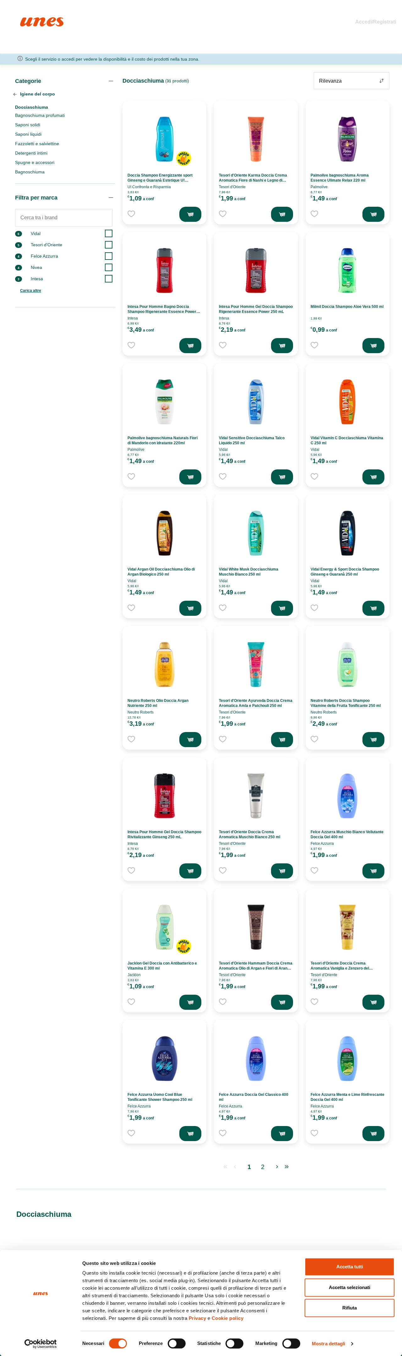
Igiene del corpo (37, 93)
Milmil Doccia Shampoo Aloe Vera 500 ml (347, 306)
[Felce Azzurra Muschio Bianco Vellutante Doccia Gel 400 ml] (347, 795)
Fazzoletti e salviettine (37, 143)
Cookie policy (228, 1318)
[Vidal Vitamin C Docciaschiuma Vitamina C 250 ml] (347, 401)
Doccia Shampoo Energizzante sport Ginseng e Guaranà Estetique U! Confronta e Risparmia (160, 180)
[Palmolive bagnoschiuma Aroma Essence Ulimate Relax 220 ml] (347, 139)
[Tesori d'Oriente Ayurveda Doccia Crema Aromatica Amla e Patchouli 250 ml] (256, 664)
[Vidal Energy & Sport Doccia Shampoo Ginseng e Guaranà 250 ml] (347, 533)
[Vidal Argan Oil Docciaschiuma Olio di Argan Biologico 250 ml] (164, 533)
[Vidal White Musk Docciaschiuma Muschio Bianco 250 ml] (256, 533)
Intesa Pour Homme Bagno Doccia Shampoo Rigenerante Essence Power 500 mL (162, 311)
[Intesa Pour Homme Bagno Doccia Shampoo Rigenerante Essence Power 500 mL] (164, 270)
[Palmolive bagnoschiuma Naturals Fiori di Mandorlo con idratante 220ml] (164, 401)
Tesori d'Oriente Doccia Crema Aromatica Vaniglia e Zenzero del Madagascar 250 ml (340, 968)
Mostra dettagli (328, 1343)
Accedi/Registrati (375, 22)
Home (27, 20)
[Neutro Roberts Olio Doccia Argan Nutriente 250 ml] (164, 664)
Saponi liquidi (28, 134)
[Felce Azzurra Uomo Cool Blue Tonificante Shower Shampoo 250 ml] (164, 1058)
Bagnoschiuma (30, 171)
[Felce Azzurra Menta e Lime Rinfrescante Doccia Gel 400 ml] (347, 1058)
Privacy (197, 1318)
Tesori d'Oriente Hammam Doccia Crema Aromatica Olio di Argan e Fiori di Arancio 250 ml (256, 968)
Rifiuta (349, 1307)
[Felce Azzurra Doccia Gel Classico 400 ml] (256, 1058)
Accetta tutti (349, 1266)
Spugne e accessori (34, 162)
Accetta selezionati (349, 1287)
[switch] (177, 1343)
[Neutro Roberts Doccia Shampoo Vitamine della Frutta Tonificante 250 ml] (347, 664)
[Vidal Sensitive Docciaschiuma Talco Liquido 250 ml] (256, 401)
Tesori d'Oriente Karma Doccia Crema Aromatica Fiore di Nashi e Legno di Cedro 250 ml (253, 180)
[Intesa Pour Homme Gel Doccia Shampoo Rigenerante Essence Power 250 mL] (256, 270)
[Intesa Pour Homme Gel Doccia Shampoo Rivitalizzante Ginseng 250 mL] (164, 795)
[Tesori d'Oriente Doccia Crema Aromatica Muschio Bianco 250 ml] (256, 795)
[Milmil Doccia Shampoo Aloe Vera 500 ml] (347, 270)
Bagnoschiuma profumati (40, 115)
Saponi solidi (27, 124)
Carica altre (30, 290)
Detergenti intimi (31, 153)
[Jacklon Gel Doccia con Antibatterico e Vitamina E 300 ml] (164, 927)
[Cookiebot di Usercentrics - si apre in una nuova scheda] (40, 1343)
